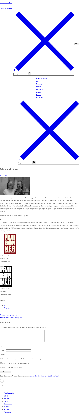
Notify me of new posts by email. (12, 367)
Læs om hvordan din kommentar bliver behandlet (45, 376)
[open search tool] (43, 70)
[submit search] (29, 73)
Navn (2, 346)
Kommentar (4, 342)
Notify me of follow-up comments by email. (15, 363)
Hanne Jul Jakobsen (6, 3)
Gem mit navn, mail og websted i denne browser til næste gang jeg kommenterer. (26, 359)
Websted (2, 354)
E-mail (2, 350)
